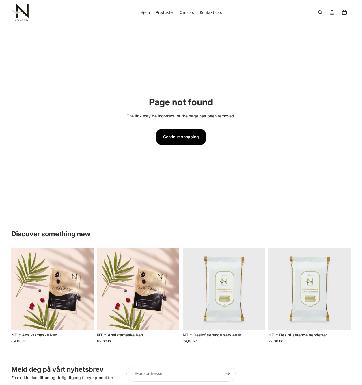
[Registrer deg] (227, 373)
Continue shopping (181, 136)
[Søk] (320, 12)
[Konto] (332, 12)
